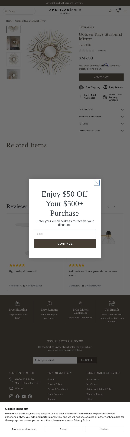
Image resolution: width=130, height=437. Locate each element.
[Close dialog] (96, 183)
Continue (65, 243)
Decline (104, 429)
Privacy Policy (82, 420)
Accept (64, 429)
